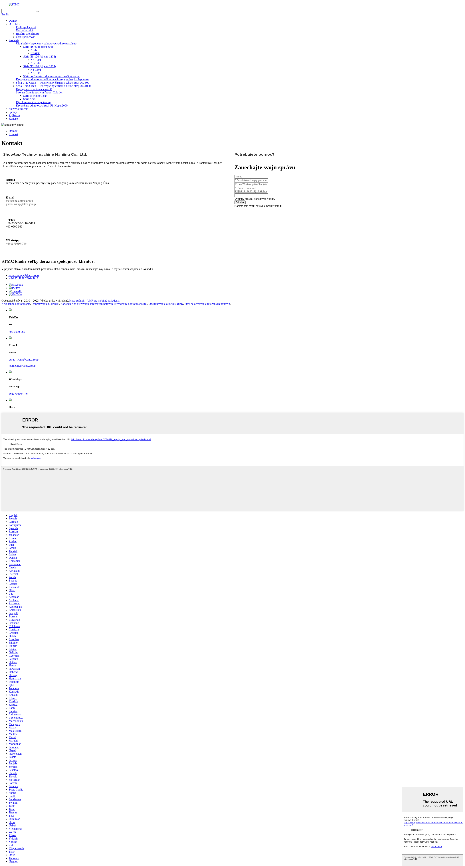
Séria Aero (29, 99)
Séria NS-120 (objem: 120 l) (39, 56)
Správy (13, 112)
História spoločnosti (27, 33)
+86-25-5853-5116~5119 (23, 278)
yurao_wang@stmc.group (24, 275)
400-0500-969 (17, 331)
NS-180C (36, 72)
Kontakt (13, 118)
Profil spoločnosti (26, 27)
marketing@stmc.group (22, 365)
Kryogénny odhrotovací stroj (130, 303)
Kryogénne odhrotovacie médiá (34, 89)
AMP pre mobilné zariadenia (103, 300)
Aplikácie (14, 115)
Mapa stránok (76, 300)
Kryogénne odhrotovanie (15, 303)
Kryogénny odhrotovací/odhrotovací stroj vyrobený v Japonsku (52, 79)
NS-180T (36, 69)
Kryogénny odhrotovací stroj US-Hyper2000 (42, 105)
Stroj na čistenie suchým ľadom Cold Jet (39, 92)
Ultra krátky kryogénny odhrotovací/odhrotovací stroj (46, 43)
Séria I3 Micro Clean (35, 95)
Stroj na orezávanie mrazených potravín (207, 303)
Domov (13, 20)
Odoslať (240, 202)
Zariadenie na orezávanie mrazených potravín (87, 303)
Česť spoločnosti (25, 36)
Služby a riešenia (18, 108)
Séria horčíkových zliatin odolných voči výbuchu (51, 76)
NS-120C (36, 63)
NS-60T (35, 50)
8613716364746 (18, 393)
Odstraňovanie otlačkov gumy (166, 303)
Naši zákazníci (24, 30)
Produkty (14, 40)
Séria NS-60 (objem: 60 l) (38, 46)
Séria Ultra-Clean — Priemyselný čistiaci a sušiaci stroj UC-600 (52, 82)
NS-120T (36, 59)
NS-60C (35, 53)
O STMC (14, 23)
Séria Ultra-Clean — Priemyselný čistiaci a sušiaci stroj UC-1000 (53, 85)
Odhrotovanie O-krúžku (45, 303)
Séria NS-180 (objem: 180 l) (39, 66)
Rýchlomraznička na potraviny (33, 102)
